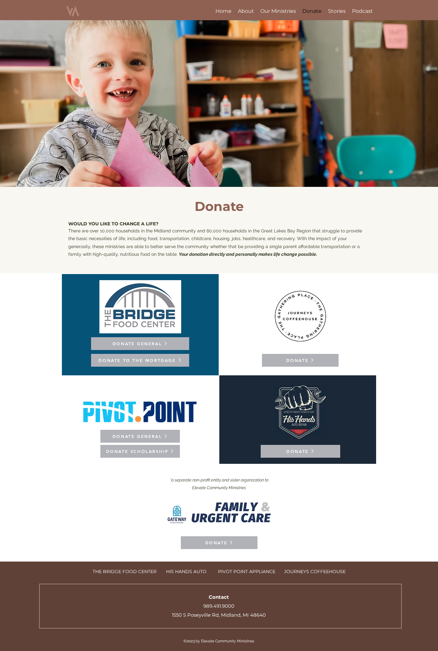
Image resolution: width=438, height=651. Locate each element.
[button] (246, 11)
